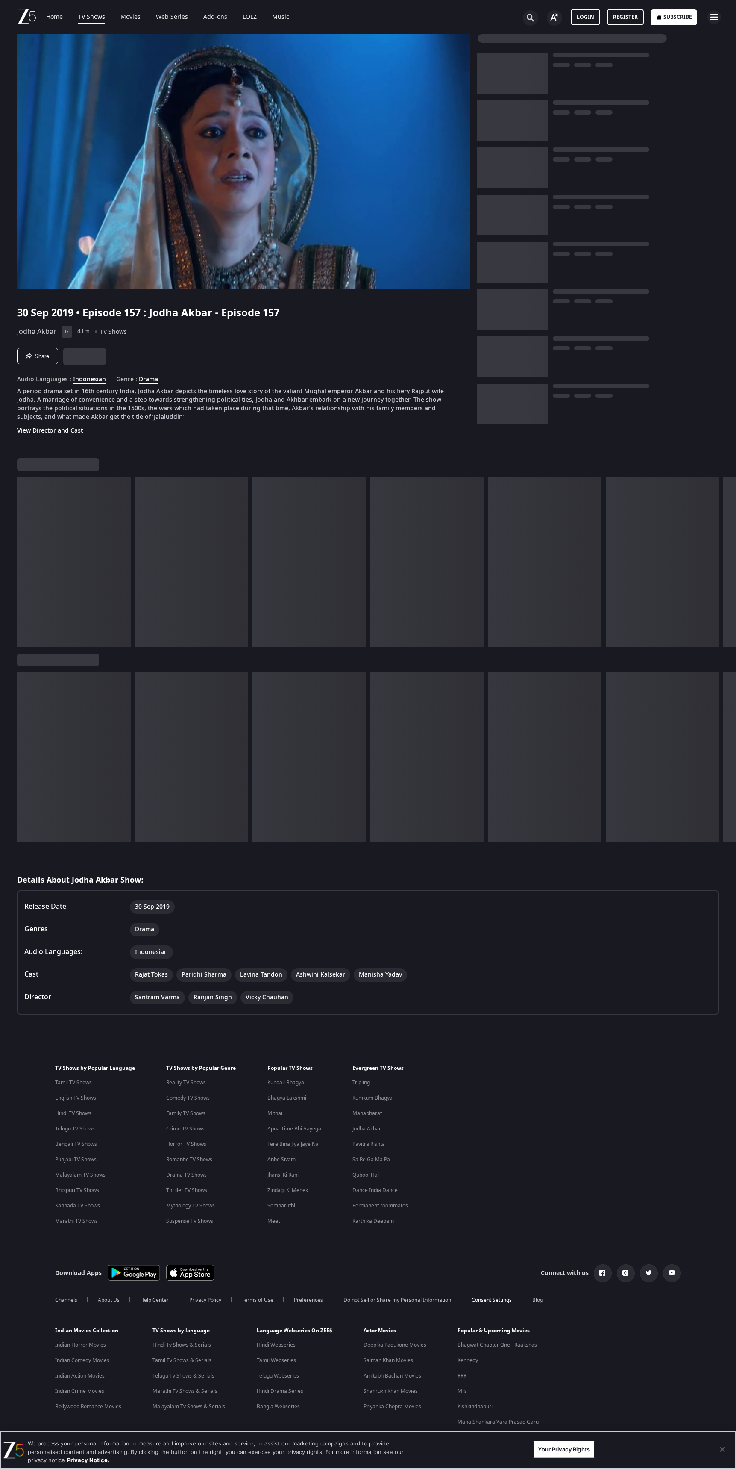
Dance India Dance (375, 1190)
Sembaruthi (281, 1206)
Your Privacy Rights (563, 1448)
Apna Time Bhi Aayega (294, 1129)
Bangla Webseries (278, 1406)
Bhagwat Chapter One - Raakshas (497, 1345)
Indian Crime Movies (79, 1391)
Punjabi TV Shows (76, 1159)
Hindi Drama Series (280, 1391)
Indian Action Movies (80, 1376)
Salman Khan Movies (388, 1360)
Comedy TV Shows (188, 1098)
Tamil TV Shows (73, 1082)
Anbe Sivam (281, 1159)
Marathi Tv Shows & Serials (184, 1391)
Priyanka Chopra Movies (392, 1406)
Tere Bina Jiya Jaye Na (293, 1144)
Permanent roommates (380, 1206)
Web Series (172, 17)
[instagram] (626, 1273)
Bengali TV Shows (76, 1144)
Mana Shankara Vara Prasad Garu (498, 1422)
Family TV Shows (185, 1113)
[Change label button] (554, 18)
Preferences (308, 1300)
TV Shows (91, 17)
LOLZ (250, 17)
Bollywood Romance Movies (88, 1406)
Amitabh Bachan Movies (392, 1376)
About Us (109, 1300)
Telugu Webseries (278, 1376)
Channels (66, 1300)
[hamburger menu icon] (714, 17)
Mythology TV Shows (190, 1206)
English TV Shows (75, 1098)
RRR (461, 1376)
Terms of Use (257, 1300)
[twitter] (649, 1273)
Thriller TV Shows (186, 1190)
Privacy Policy (205, 1300)
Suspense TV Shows (189, 1221)
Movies (130, 17)
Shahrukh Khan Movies (391, 1391)
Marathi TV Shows (76, 1221)
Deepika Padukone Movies (395, 1345)
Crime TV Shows (185, 1129)
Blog (537, 1300)
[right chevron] (727, 562)
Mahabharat (367, 1113)
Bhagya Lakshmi (286, 1098)
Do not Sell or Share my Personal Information (397, 1300)
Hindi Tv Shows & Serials (181, 1345)
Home (54, 17)
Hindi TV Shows (73, 1113)
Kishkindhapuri (475, 1406)
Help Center (154, 1300)
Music (280, 17)
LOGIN (585, 17)
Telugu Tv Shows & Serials (183, 1376)
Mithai (274, 1113)
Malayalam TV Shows (80, 1175)
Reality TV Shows (186, 1082)
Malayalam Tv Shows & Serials (188, 1406)
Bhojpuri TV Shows (77, 1190)
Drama (148, 379)
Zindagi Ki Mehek (287, 1190)
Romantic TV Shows (189, 1159)
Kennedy (467, 1360)
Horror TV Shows (186, 1144)
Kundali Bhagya (285, 1082)
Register (625, 17)
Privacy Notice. (88, 1460)
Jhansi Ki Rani (283, 1175)
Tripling (361, 1082)
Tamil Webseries (276, 1360)
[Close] (722, 1449)
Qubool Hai (365, 1175)
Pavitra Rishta (368, 1144)
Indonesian (89, 379)
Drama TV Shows (186, 1175)
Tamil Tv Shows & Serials (181, 1360)
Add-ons (215, 17)
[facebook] (603, 1273)
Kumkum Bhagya (372, 1098)
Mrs (462, 1391)
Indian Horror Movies (80, 1345)
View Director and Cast (50, 430)
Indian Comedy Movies (82, 1360)
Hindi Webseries (276, 1345)
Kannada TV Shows (77, 1206)
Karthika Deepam (373, 1221)
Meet (273, 1221)
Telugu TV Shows (75, 1129)
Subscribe (677, 17)
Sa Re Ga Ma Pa (371, 1159)
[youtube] (672, 1273)
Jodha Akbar (36, 332)
